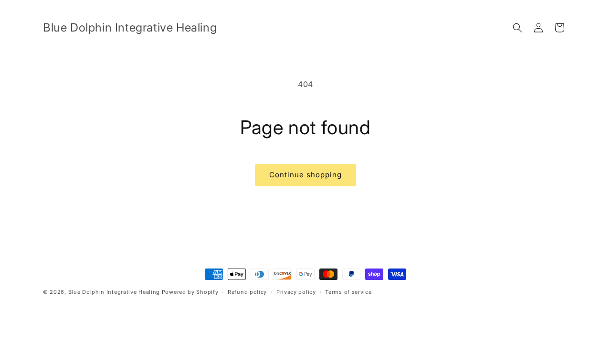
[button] (517, 27)
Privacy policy (296, 292)
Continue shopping (305, 174)
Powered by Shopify (190, 292)
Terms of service (348, 292)
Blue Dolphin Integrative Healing (114, 292)
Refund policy (247, 292)
